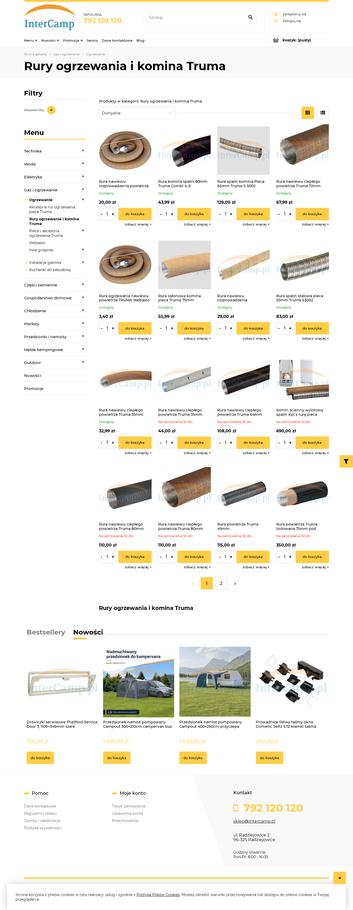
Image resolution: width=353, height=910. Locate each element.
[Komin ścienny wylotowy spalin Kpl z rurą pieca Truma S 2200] (302, 379)
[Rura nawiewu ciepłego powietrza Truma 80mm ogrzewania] (184, 493)
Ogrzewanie (40, 200)
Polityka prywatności (43, 828)
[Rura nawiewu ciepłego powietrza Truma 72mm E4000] (302, 150)
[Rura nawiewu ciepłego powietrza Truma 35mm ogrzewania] (125, 379)
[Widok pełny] (323, 113)
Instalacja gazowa (45, 262)
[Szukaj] (250, 18)
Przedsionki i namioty (45, 336)
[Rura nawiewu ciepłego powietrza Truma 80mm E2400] (125, 493)
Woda (30, 164)
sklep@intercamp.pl (254, 821)
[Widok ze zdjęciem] (308, 113)
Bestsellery (46, 632)
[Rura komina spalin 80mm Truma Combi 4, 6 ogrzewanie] (184, 150)
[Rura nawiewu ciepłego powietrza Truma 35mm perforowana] (184, 379)
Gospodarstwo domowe (48, 297)
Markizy (31, 323)
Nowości (32, 375)
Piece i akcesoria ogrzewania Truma (46, 233)
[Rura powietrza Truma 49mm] (243, 493)
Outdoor (32, 362)
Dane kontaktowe (40, 806)
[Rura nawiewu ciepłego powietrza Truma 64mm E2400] (243, 379)
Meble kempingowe (43, 349)
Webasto (37, 243)
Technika (33, 151)
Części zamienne (40, 284)
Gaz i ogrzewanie (40, 189)
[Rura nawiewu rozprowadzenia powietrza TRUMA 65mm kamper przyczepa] (125, 150)
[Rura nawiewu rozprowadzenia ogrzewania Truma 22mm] (243, 264)
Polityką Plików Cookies (158, 894)
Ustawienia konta (127, 813)
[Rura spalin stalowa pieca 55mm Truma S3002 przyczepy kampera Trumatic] (302, 264)
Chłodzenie (35, 310)
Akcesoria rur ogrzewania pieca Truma (52, 209)
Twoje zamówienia (128, 806)
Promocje (33, 388)
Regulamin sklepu (40, 813)
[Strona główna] (50, 17)
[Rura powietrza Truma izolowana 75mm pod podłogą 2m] (302, 493)
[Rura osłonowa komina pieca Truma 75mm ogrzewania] (184, 264)
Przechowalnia (125, 820)
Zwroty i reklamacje (42, 820)
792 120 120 (102, 20)
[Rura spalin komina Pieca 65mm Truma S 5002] (243, 150)
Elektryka (33, 176)
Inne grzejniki (41, 250)
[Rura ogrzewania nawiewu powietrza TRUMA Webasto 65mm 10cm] (125, 264)
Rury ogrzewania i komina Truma (54, 221)
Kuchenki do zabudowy (50, 269)
